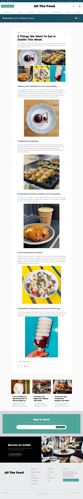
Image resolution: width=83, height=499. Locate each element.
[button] (3, 1)
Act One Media (75, 492)
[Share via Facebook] (18, 366)
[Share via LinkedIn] (24, 366)
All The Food (44, 6)
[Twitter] (9, 1)
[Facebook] (7, 1)
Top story (20, 361)
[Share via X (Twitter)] (21, 366)
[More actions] (64, 32)
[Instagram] (12, 1)
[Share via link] (27, 366)
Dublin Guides (26, 361)
